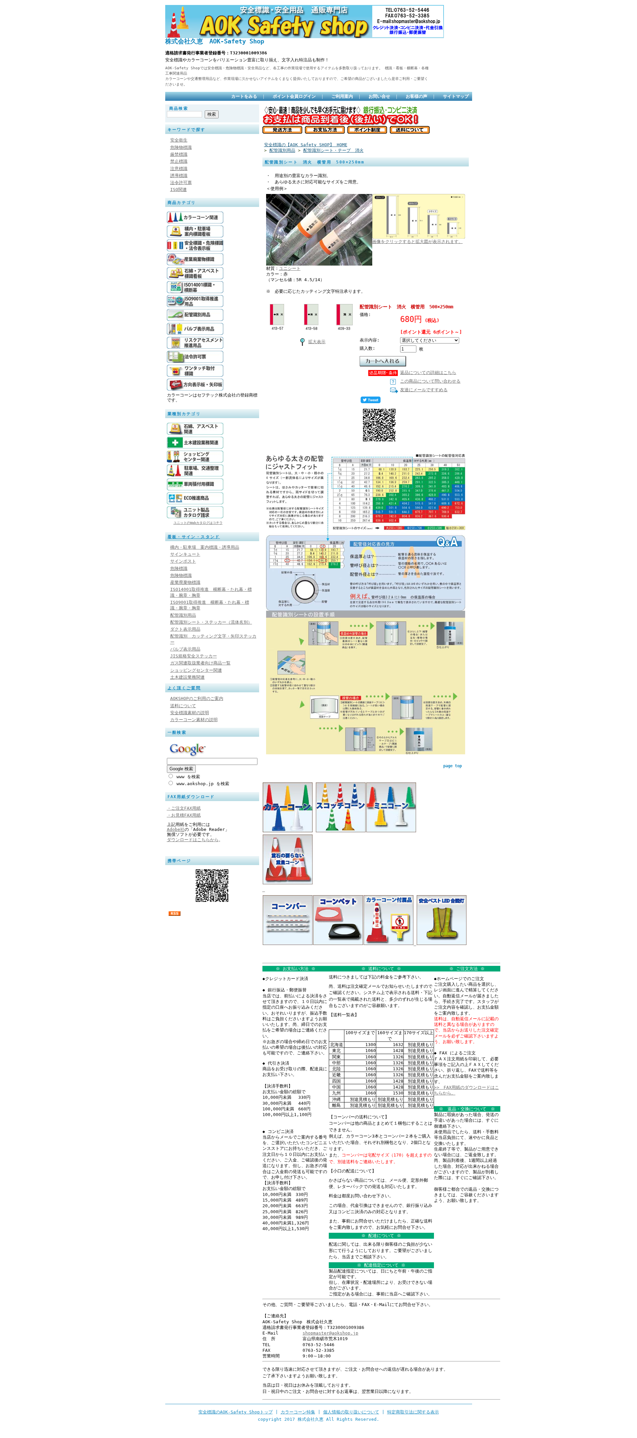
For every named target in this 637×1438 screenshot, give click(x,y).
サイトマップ (456, 96)
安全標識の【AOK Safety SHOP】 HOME (305, 144)
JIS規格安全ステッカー (193, 656)
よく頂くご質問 (184, 688)
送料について (183, 705)
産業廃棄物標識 (185, 582)
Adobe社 (175, 829)
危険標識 (178, 568)
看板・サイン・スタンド (194, 536)
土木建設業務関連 (187, 677)
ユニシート (290, 268)
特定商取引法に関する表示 (413, 1411)
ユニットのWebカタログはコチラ (198, 523)
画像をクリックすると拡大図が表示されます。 (417, 241)
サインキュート (185, 554)
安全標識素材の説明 (189, 712)
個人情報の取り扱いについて (351, 1411)
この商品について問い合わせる (430, 381)
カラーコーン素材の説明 (194, 719)
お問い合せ (379, 96)
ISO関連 (178, 189)
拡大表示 (316, 341)
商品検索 (178, 108)
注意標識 (178, 168)
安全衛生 (178, 140)
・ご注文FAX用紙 (184, 808)
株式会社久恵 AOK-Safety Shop (214, 41)
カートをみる (244, 96)
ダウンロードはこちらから (193, 839)
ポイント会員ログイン (294, 96)
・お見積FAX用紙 (184, 815)
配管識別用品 (183, 615)
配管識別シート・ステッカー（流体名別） (211, 622)
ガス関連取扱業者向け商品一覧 (200, 662)
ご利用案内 (342, 96)
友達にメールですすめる (424, 389)
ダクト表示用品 (185, 629)
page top (452, 766)
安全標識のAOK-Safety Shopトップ (235, 1411)
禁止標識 (178, 161)
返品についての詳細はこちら (428, 372)
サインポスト (183, 561)
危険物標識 (181, 147)
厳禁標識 (178, 154)
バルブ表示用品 (185, 649)
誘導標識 (178, 175)
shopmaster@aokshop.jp (330, 1333)
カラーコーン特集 (298, 1411)
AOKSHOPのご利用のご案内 (196, 698)
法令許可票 (181, 182)
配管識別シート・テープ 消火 (333, 150)
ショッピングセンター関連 (196, 670)
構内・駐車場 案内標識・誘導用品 (204, 547)
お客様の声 (416, 96)
